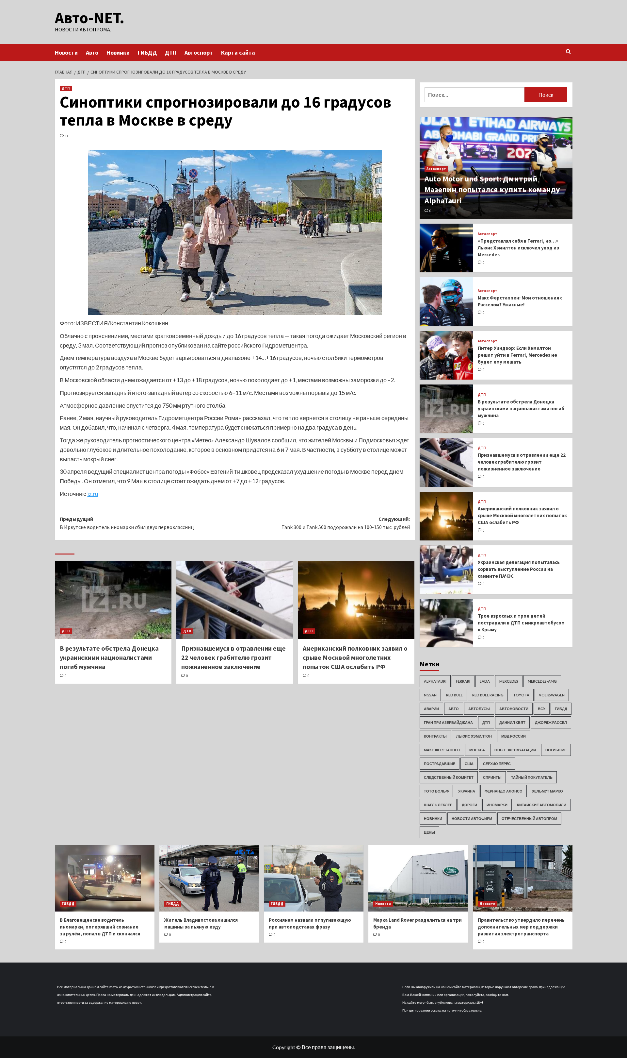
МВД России (513, 736)
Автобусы (479, 709)
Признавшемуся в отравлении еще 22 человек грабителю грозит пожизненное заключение (233, 657)
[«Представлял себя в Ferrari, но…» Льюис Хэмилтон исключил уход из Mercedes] (446, 248)
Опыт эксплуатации (515, 750)
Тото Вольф (436, 791)
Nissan (430, 695)
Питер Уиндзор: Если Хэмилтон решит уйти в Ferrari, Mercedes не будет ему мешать (517, 355)
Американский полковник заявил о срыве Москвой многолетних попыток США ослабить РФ (355, 657)
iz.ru (93, 493)
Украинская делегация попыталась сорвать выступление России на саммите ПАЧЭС (519, 569)
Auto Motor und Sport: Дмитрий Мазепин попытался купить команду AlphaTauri (492, 190)
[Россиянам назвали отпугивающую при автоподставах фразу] (313, 878)
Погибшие (556, 750)
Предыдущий (127, 523)
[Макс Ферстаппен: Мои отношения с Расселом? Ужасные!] (446, 301)
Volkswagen (552, 695)
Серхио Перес (497, 763)
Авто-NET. (89, 17)
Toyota (521, 695)
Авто (92, 52)
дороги (469, 805)
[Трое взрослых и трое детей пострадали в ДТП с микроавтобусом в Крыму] (446, 623)
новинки (433, 818)
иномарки (497, 805)
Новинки (118, 52)
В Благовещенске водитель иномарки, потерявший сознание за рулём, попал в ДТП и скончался (100, 927)
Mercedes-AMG (542, 681)
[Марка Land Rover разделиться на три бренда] (418, 878)
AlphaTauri (435, 681)
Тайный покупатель (532, 777)
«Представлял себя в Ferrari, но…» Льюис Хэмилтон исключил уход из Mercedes (518, 248)
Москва (477, 750)
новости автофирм (472, 818)
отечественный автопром (529, 818)
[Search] (568, 52)
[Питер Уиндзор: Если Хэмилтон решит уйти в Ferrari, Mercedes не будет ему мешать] (446, 355)
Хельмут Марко (547, 791)
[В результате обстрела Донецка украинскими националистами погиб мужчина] (113, 600)
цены (429, 832)
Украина (466, 791)
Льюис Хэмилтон (474, 736)
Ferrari (463, 681)
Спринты (492, 777)
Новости (66, 52)
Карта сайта (238, 52)
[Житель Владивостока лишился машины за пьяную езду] (209, 878)
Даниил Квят (512, 722)
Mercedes (508, 681)
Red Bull (454, 695)
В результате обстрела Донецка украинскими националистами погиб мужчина (109, 657)
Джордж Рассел (551, 722)
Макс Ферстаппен (442, 750)
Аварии (431, 709)
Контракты (435, 736)
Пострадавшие (439, 763)
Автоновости (513, 709)
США (469, 763)
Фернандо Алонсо (503, 791)
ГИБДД (147, 52)
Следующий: (345, 523)
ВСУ (541, 709)
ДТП (170, 52)
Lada (485, 681)
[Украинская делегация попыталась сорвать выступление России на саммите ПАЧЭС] (446, 569)
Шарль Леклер (438, 805)
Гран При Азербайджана (448, 722)
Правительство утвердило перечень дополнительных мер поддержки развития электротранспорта (521, 927)
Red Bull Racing (488, 695)
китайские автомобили (541, 805)
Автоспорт (199, 52)
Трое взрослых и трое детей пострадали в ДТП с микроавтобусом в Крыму (521, 623)
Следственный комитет (449, 777)
